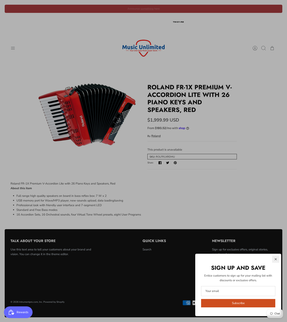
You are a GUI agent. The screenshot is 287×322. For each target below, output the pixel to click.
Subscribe (238, 303)
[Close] (275, 259)
